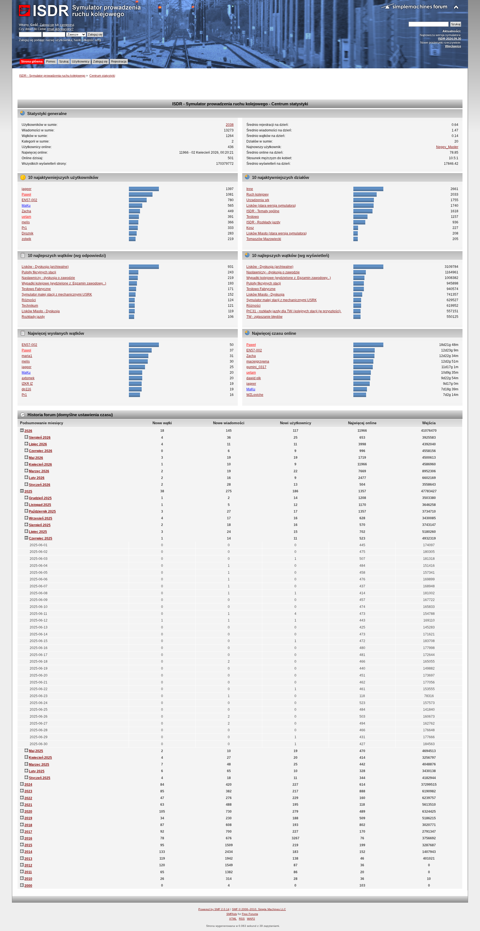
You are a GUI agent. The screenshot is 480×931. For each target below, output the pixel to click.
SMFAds (231, 913)
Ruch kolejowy (257, 194)
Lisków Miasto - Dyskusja (41, 311)
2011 (28, 872)
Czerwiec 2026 (40, 451)
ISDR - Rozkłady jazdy (263, 222)
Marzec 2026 (39, 471)
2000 (28, 886)
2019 (28, 818)
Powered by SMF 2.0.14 (213, 909)
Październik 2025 (42, 511)
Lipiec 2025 (38, 532)
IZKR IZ (27, 384)
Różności (29, 300)
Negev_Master (447, 147)
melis (26, 222)
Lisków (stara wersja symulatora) (271, 206)
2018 (28, 825)
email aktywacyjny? (60, 29)
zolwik (26, 239)
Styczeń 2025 (39, 778)
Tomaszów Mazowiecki (263, 239)
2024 (28, 785)
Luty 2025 (36, 771)
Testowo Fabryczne (36, 289)
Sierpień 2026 (40, 438)
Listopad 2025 (40, 505)
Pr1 (24, 228)
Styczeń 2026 (39, 485)
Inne (249, 189)
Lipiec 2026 (38, 444)
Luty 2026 (36, 478)
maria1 (27, 356)
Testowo (252, 217)
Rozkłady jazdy (33, 317)
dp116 (26, 389)
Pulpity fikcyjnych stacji (39, 272)
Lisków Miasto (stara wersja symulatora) (276, 233)
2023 (28, 791)
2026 (28, 431)
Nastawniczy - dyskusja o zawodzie (48, 278)
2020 (28, 811)
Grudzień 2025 (40, 498)
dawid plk (253, 378)
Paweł (26, 194)
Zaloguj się (47, 24)
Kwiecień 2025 (40, 758)
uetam (26, 217)
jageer (26, 189)
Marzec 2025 (39, 765)
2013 (28, 859)
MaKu (26, 206)
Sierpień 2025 (40, 525)
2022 (28, 798)
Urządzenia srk (257, 200)
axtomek (28, 378)
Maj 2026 (36, 458)
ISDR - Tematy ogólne (262, 211)
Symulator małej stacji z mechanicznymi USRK (57, 294)
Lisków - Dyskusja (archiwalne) (45, 267)
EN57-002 (29, 200)
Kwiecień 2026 (40, 464)
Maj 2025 (36, 751)
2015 (28, 845)
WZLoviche (254, 395)
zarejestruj (67, 24)
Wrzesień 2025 (40, 518)
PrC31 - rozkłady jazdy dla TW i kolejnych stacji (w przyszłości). (293, 311)
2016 (28, 838)
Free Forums (250, 913)
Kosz (250, 228)
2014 (28, 852)
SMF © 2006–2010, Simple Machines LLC (259, 909)
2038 (230, 125)
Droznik (27, 233)
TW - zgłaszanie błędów (264, 317)
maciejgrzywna (257, 361)
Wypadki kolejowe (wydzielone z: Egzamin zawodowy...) (64, 283)
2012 (28, 865)
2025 (28, 491)
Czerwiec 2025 (40, 538)
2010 (28, 879)
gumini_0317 (256, 367)
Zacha (26, 211)
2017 (28, 832)
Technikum (30, 306)
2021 (28, 805)
